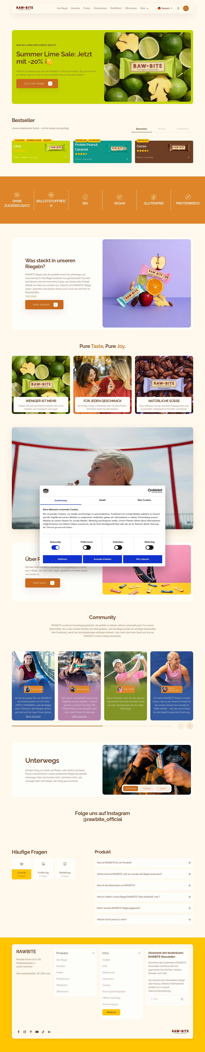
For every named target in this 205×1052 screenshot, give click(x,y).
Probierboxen (100, 8)
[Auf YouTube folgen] (37, 1032)
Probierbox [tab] (183, 129)
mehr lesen (31, 296)
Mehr (142, 8)
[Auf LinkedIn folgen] (49, 1032)
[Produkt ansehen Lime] (65, 157)
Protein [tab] (162, 129)
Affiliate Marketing (111, 998)
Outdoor (147, 788)
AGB (104, 966)
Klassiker (75, 8)
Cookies (106, 985)
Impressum (108, 978)
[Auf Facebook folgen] (18, 1032)
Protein (86, 8)
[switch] (87, 547)
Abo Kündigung (110, 1004)
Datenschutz (108, 972)
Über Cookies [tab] (144, 500)
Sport (163, 788)
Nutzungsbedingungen (114, 991)
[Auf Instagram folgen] (24, 1032)
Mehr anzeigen (33, 716)
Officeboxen (131, 8)
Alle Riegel (62, 8)
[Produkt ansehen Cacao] (188, 157)
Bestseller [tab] (141, 129)
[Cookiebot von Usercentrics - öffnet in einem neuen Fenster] (150, 491)
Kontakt (106, 960)
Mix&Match (116, 8)
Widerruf (111, 1012)
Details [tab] (102, 500)
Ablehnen (62, 559)
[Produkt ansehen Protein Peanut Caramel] (127, 159)
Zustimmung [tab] (61, 500)
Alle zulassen (142, 559)
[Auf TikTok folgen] (43, 1032)
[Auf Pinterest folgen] (31, 1032)
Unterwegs (130, 788)
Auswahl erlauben (102, 559)
